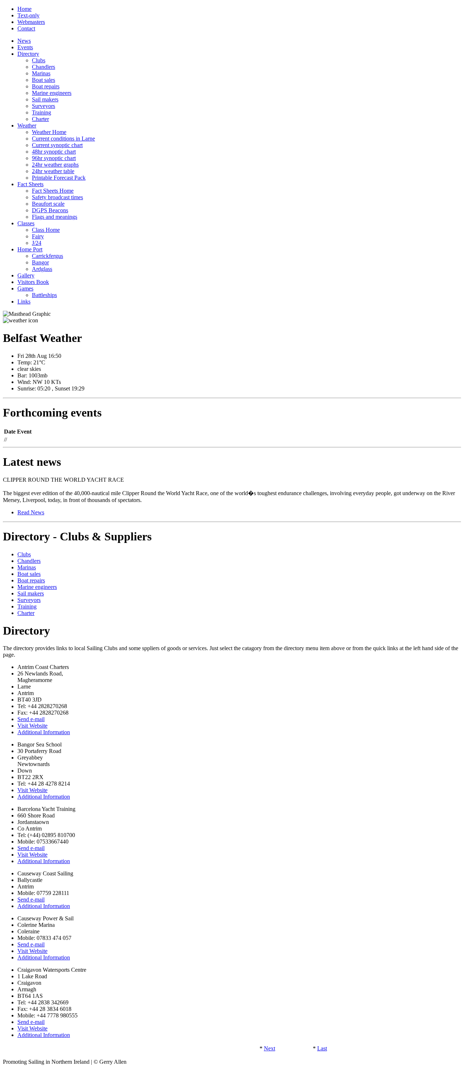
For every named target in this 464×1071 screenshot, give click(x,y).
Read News (30, 512)
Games (25, 288)
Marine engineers (51, 93)
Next (269, 1048)
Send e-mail (31, 719)
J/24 (36, 243)
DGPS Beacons (50, 210)
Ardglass (42, 269)
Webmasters (31, 22)
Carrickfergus (47, 256)
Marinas (41, 73)
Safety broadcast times (57, 197)
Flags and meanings (54, 217)
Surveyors (43, 106)
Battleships (44, 295)
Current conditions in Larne (63, 138)
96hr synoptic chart (54, 158)
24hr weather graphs (55, 165)
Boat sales (43, 80)
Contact (26, 28)
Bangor (40, 262)
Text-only (28, 15)
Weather (26, 125)
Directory (28, 54)
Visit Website (32, 726)
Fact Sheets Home (53, 191)
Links (23, 301)
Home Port (29, 249)
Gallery (25, 275)
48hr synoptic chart (54, 151)
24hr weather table (53, 171)
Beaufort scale (48, 204)
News (24, 41)
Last (322, 1048)
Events (25, 47)
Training (41, 112)
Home (24, 9)
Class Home (46, 230)
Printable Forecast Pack (59, 178)
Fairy (38, 236)
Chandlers (43, 67)
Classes (25, 223)
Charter (40, 119)
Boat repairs (45, 86)
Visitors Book (33, 282)
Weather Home (49, 132)
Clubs (38, 60)
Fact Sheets (30, 184)
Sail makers (45, 99)
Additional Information (43, 732)
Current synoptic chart (57, 145)
